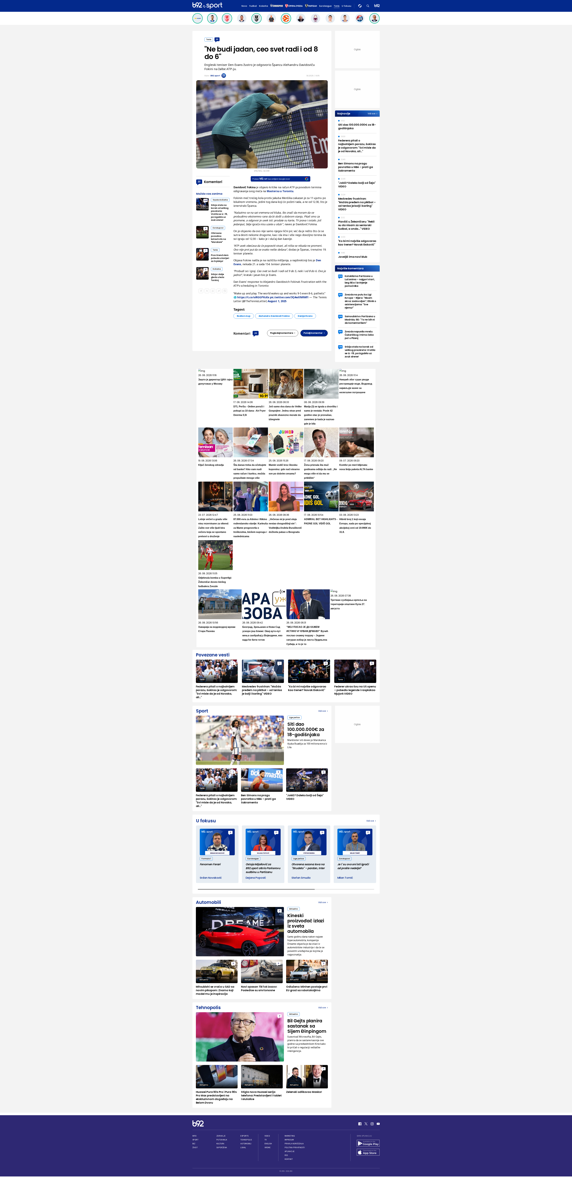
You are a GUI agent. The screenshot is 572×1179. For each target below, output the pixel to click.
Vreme (268, 1147)
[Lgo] (377, 6)
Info (194, 1136)
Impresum (289, 1139)
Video (267, 1136)
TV (266, 1139)
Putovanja (221, 1139)
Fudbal (253, 5)
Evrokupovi (218, 227)
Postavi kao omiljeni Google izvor (271, 179)
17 (276, 832)
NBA (247, 788)
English (268, 1143)
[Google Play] (368, 1143)
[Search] (368, 6)
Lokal (243, 1147)
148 (205, 200)
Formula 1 (206, 858)
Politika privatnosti (295, 1147)
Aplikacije (290, 1151)
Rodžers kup (243, 315)
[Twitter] (366, 1123)
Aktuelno (293, 908)
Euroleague (325, 5)
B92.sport (215, 75)
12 (322, 832)
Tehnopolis (246, 1139)
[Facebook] (359, 1123)
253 (340, 294)
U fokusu (346, 5)
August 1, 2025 (277, 301)
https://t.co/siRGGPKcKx (253, 297)
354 (340, 276)
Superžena (221, 1147)
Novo (244, 5)
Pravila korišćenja (294, 1143)
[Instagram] (372, 1123)
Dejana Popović (256, 878)
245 (340, 316)
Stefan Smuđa (301, 878)
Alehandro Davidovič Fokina (274, 315)
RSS (286, 1155)
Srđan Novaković (211, 878)
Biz (193, 1143)
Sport (195, 1139)
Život (195, 1147)
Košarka (263, 5)
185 (340, 331)
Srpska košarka (220, 199)
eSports (244, 1136)
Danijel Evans (305, 315)
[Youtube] (378, 1123)
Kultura (220, 1143)
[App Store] (368, 1152)
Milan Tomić (345, 878)
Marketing (290, 1136)
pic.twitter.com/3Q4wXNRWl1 (289, 297)
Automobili (245, 1143)
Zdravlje (221, 1136)
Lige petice (294, 717)
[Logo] (207, 5)
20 (217, 39)
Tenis (336, 5)
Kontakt (289, 1159)
